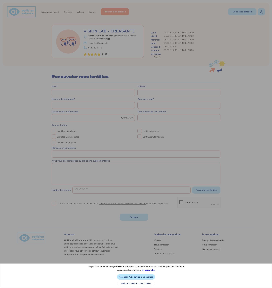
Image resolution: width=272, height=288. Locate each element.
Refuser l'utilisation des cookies (136, 283)
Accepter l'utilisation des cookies (136, 277)
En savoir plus (148, 270)
